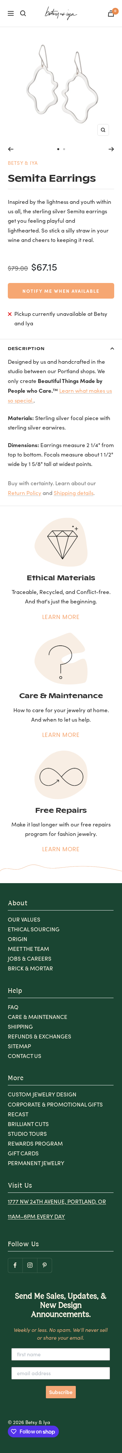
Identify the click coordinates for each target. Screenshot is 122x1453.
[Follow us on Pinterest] (44, 1265)
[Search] (23, 13)
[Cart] (111, 13)
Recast (18, 1114)
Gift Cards (23, 1153)
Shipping (20, 1026)
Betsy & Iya (23, 163)
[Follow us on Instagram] (29, 1265)
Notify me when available (61, 291)
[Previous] (10, 149)
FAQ (13, 1007)
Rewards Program (35, 1143)
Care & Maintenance (37, 1017)
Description (26, 348)
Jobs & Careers (29, 958)
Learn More (61, 617)
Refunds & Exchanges (39, 1036)
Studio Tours (27, 1133)
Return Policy (24, 493)
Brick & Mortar (30, 968)
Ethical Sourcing (34, 929)
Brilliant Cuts (28, 1124)
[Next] (111, 149)
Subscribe (61, 1392)
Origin (17, 939)
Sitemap (19, 1046)
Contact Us (24, 1056)
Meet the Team (28, 948)
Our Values (24, 919)
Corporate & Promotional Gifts (55, 1104)
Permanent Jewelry (36, 1163)
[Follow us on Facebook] (15, 1265)
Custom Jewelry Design (42, 1094)
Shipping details (73, 493)
